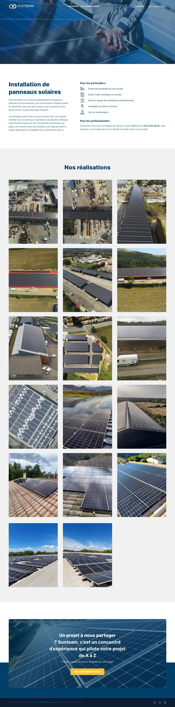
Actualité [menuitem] (139, 6)
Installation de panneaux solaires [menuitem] (117, 6)
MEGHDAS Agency (47, 702)
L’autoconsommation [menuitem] (90, 6)
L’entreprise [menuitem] (73, 6)
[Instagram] (165, 702)
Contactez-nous (157, 6)
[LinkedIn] (154, 702)
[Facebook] (160, 702)
